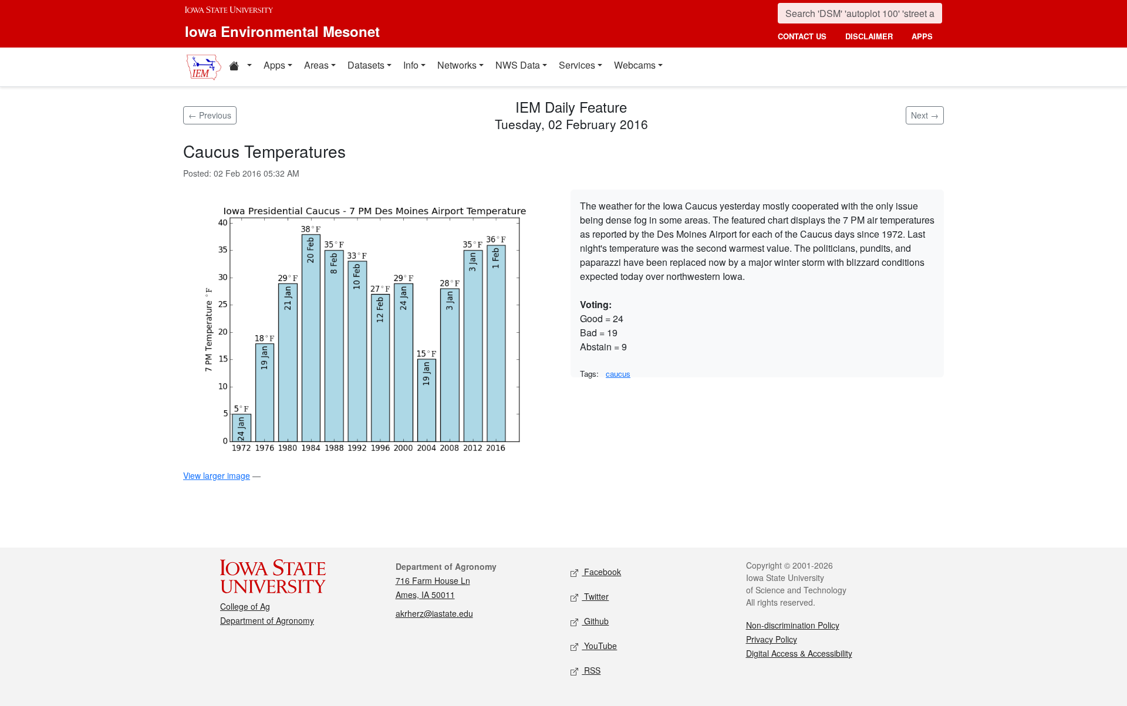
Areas (316, 65)
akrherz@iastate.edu (434, 613)
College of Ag (245, 606)
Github (595, 621)
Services (577, 65)
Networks (457, 65)
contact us (802, 36)
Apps (274, 65)
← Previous (209, 115)
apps (922, 36)
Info (411, 65)
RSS (591, 670)
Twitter (595, 596)
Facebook (601, 571)
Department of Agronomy (267, 620)
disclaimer (869, 36)
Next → (925, 115)
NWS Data (517, 65)
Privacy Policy (771, 639)
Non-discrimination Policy (792, 625)
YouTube (599, 645)
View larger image (216, 475)
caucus (618, 373)
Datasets (365, 65)
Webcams (635, 65)
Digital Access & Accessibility (799, 653)
